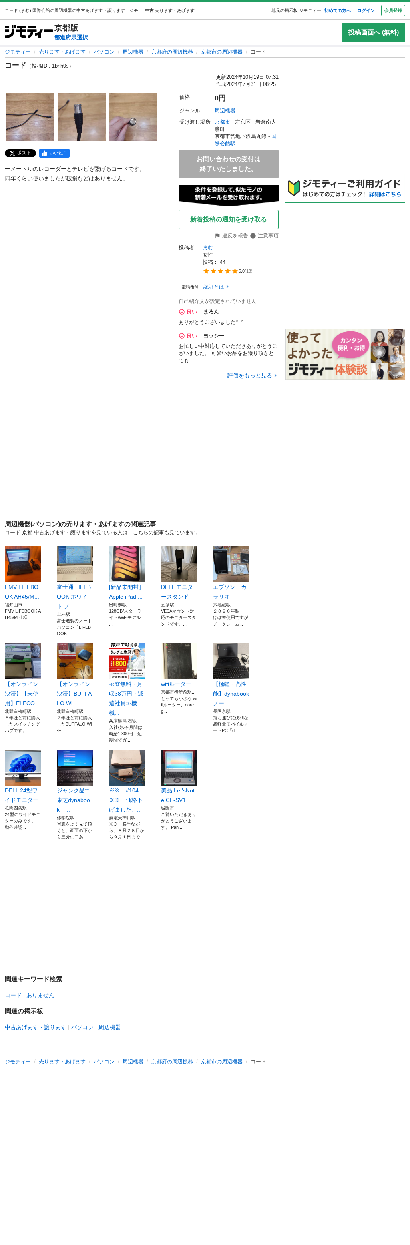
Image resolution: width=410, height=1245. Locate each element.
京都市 (222, 122)
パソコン (104, 52)
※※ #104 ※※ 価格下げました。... (126, 800)
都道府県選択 (71, 37)
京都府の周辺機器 (172, 52)
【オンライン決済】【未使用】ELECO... (22, 693)
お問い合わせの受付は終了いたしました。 (229, 164)
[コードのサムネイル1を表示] (30, 116)
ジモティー (18, 52)
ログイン (366, 10)
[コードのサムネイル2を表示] (81, 116)
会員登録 (393, 10)
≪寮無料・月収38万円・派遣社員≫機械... (126, 698)
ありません (40, 995)
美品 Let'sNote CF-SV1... (178, 795)
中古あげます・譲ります (35, 1027)
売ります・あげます (62, 52)
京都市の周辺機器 (222, 52)
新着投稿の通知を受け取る (228, 219)
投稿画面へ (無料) (373, 32)
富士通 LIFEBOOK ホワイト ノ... (74, 596)
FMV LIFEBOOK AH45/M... (22, 592)
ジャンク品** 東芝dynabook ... (73, 800)
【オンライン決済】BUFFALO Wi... (74, 693)
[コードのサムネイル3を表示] (133, 116)
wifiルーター (176, 684)
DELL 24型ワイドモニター (21, 795)
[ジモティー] (29, 32)
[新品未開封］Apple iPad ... (126, 592)
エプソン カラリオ (230, 592)
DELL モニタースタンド (177, 592)
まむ (208, 248)
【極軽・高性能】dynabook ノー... (231, 693)
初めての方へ (337, 10)
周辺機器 (133, 52)
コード (13, 995)
